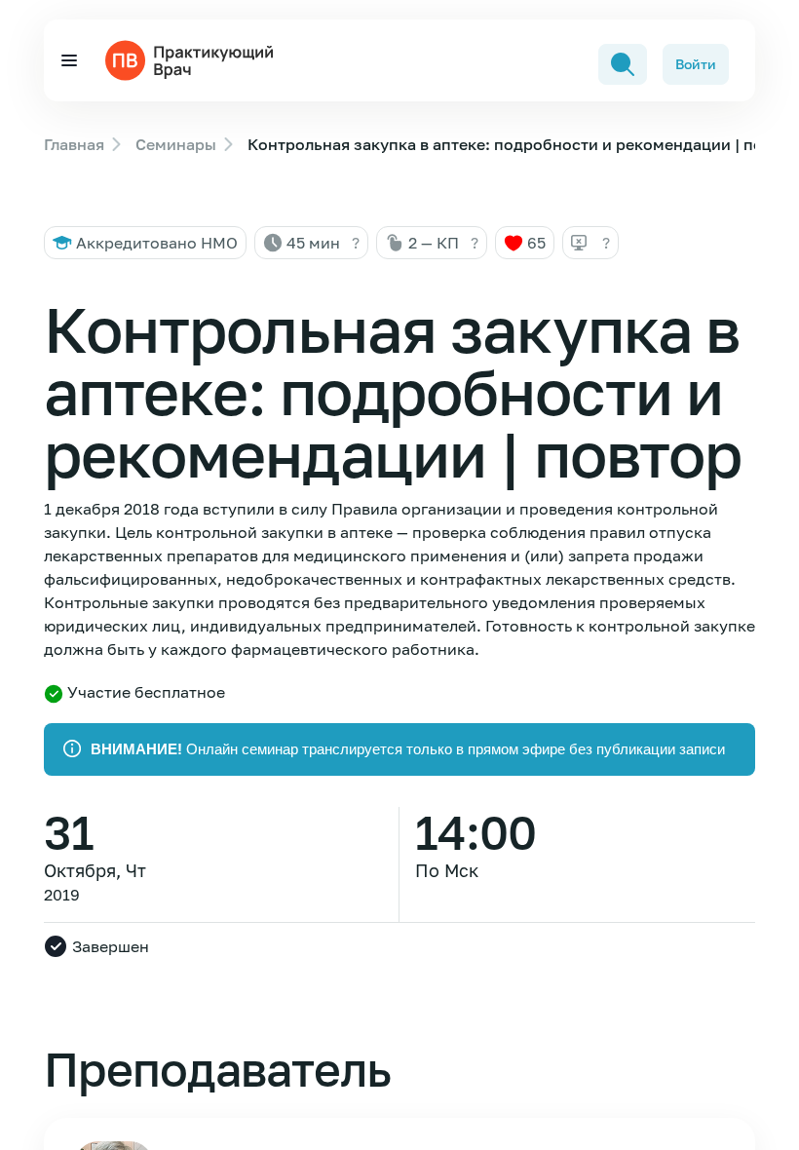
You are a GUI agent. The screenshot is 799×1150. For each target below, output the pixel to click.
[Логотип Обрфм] (193, 58)
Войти (695, 64)
